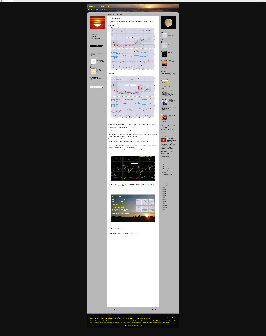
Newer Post (111, 310)
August (165, 170)
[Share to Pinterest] (136, 233)
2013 (163, 207)
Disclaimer (92, 40)
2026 (163, 159)
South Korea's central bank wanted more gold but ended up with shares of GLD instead (168, 94)
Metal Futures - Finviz (165, 132)
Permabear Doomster (166, 60)
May (164, 179)
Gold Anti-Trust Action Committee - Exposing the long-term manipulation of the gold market (168, 90)
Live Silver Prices (164, 131)
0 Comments (125, 233)
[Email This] (131, 233)
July (164, 172)
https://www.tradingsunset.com (117, 228)
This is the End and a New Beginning (96, 79)
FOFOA (164, 114)
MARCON (164, 51)
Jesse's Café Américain (167, 99)
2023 (163, 187)
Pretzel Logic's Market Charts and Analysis (97, 67)
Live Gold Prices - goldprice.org (167, 129)
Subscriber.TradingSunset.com (169, 76)
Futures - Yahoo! (164, 127)
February (165, 185)
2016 (163, 201)
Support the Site (93, 36)
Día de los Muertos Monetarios (171, 116)
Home (133, 310)
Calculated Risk (94, 77)
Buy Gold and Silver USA (98, 6)
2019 (163, 195)
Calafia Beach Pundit (95, 58)
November (165, 164)
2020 (163, 193)
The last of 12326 (170, 61)
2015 (163, 203)
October (165, 166)
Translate (99, 89)
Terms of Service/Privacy (95, 38)
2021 (163, 191)
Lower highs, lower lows (171, 43)
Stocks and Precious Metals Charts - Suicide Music (171, 102)
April (164, 181)
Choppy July (169, 52)
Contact (91, 41)
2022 (163, 189)
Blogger (140, 325)
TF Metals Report (166, 108)
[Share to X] (134, 233)
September (165, 168)
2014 (163, 205)
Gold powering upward (167, 174)
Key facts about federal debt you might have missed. (100, 60)
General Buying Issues (94, 34)
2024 (163, 163)
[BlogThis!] (132, 233)
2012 (163, 209)
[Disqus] (133, 253)
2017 (163, 199)
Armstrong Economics (96, 52)
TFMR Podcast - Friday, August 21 (168, 110)
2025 (163, 161)
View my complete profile (166, 153)
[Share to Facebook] (135, 233)
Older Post (155, 310)
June (164, 177)
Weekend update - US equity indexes (170, 34)
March (164, 183)
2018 (163, 197)
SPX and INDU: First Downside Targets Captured (99, 70)
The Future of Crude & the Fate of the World (97, 54)
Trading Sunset (165, 32)
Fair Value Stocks (166, 42)
